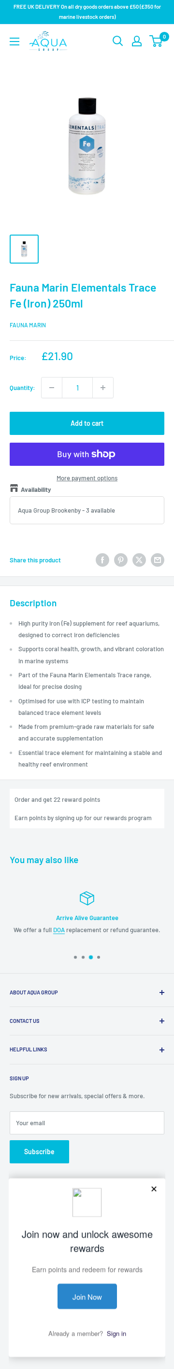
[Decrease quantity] (52, 387)
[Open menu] (14, 41)
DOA (59, 930)
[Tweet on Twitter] (139, 560)
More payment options (87, 478)
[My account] (137, 41)
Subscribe (39, 1151)
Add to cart (87, 423)
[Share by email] (157, 560)
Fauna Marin (28, 324)
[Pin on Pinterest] (121, 560)
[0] (156, 41)
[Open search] (118, 41)
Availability (36, 489)
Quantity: (22, 387)
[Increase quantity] (103, 387)
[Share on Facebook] (102, 560)
